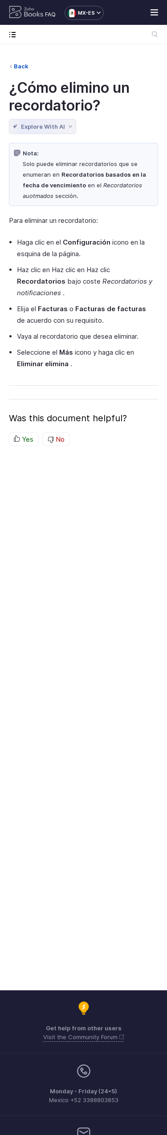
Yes (26, 439)
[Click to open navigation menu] (14, 34)
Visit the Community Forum (81, 1036)
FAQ (50, 14)
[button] (80, 13)
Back (21, 66)
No (59, 439)
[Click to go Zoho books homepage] (26, 13)
